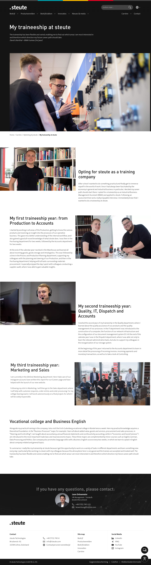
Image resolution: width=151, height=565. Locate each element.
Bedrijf (80, 538)
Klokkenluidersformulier (131, 562)
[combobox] (114, 7)
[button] (17, 13)
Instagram (119, 548)
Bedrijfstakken (83, 545)
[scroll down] (12, 508)
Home (12, 135)
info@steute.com (53, 541)
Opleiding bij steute (30, 135)
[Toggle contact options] (144, 550)
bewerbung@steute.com (86, 507)
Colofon (114, 562)
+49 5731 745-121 (83, 504)
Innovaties (82, 548)
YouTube (118, 545)
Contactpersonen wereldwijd (58, 545)
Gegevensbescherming (98, 562)
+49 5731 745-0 (52, 538)
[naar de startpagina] (18, 7)
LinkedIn (118, 538)
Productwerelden (85, 541)
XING (117, 541)
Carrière (19, 135)
